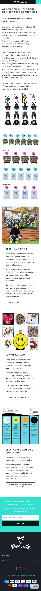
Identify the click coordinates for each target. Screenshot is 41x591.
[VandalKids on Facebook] (16, 569)
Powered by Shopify (28, 576)
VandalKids (15, 576)
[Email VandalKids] (24, 569)
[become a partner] (20, 225)
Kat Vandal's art (16, 355)
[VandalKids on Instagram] (20, 569)
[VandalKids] (20, 2)
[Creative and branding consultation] (20, 425)
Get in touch (14, 303)
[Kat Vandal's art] (20, 331)
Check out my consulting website (20, 486)
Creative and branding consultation (19, 451)
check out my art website (19, 397)
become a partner (16, 249)
